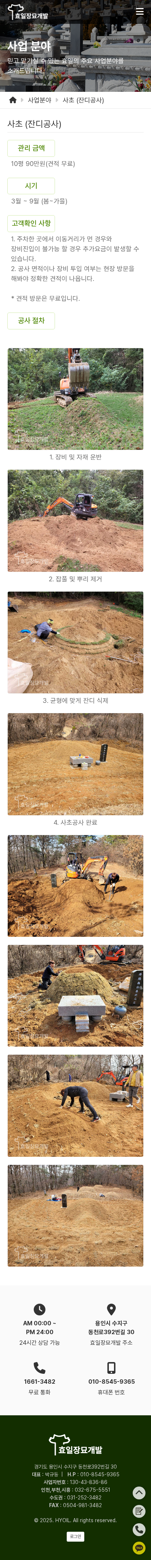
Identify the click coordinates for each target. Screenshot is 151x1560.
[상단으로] (139, 1493)
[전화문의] (139, 1529)
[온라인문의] (139, 1511)
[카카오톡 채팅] (139, 1548)
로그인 (75, 1536)
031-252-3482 (84, 1498)
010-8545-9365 (99, 1474)
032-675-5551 (92, 1490)
